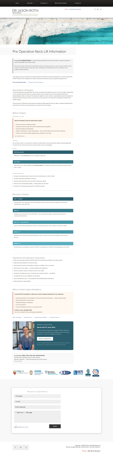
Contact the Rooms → (55, 317)
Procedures (44, 3)
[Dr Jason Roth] (25, 12)
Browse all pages (70, 447)
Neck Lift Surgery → (18, 317)
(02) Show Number (75, 9)
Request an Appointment (45, 338)
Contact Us (78, 3)
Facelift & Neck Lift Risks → (41, 317)
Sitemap (78, 447)
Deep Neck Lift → (28, 317)
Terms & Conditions (94, 447)
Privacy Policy (85, 447)
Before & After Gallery (61, 3)
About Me (29, 3)
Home (17, 3)
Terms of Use (24, 427)
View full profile (18, 361)
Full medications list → (20, 136)
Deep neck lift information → (37, 82)
